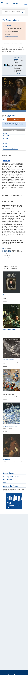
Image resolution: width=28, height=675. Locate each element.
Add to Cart (16, 119)
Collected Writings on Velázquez (9, 329)
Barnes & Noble (7, 136)
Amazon (5, 133)
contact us (17, 73)
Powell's (5, 146)
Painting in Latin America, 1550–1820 (10, 393)
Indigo (5, 143)
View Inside (14, 110)
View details (5, 301)
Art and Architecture (8, 476)
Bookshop (6, 138)
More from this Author (14, 267)
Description (6, 160)
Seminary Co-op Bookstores (10, 149)
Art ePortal (5, 157)
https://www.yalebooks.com (11, 36)
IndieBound (6, 141)
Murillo (4, 294)
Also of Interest (6, 267)
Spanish (17, 476)
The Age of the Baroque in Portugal (10, 426)
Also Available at (14, 130)
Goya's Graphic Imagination (8, 359)
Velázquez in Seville (6, 459)
